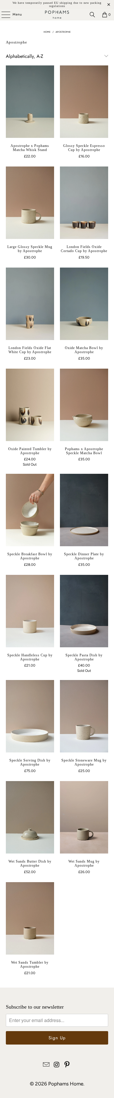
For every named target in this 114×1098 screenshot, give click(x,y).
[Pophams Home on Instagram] (56, 1065)
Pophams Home (65, 1084)
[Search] (92, 14)
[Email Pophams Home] (46, 1065)
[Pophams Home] (57, 14)
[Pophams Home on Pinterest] (67, 1065)
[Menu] (3, 14)
